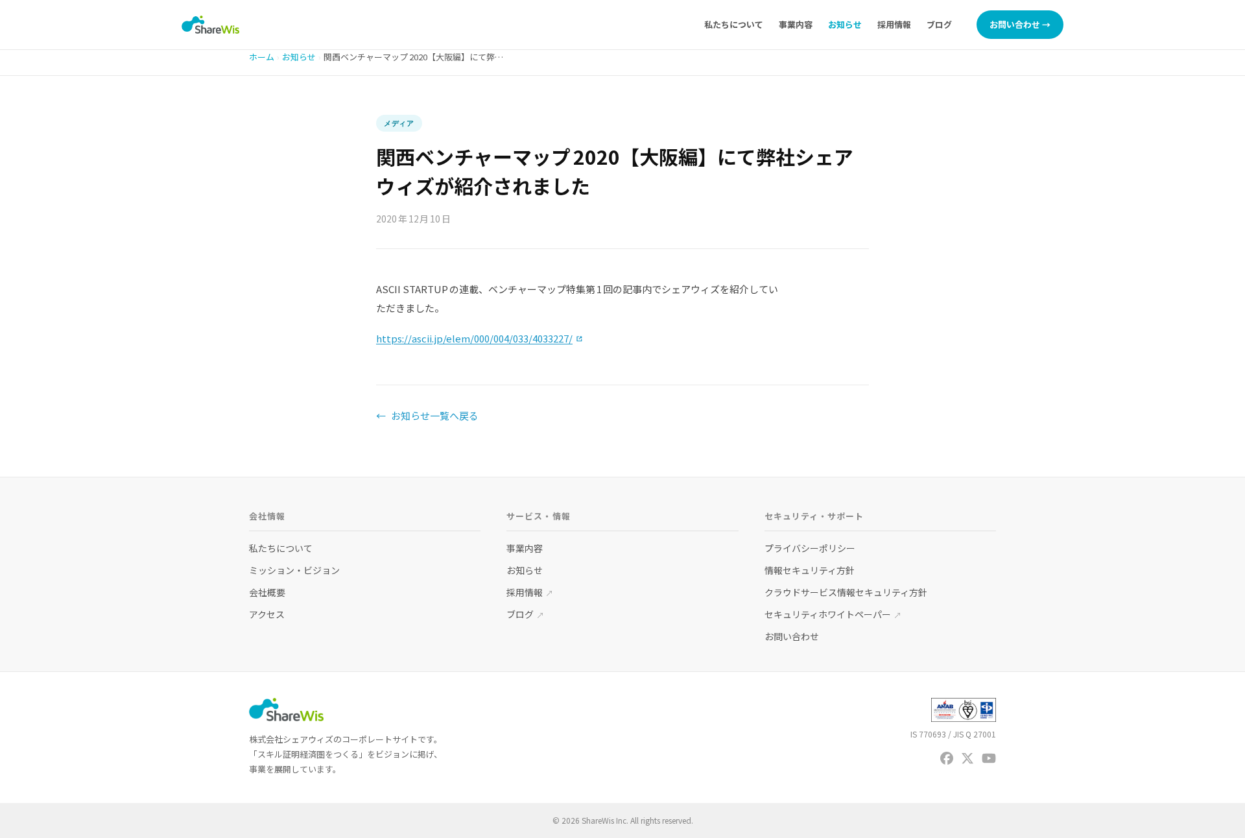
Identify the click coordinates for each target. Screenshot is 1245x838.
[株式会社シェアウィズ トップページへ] (210, 25)
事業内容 (795, 24)
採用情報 (894, 24)
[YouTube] (989, 758)
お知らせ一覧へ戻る (427, 415)
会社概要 (267, 592)
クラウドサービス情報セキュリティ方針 (846, 592)
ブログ (939, 24)
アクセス (267, 614)
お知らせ (845, 24)
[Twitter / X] (967, 758)
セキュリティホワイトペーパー (833, 614)
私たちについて (733, 24)
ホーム (261, 57)
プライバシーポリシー (810, 548)
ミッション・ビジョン (294, 570)
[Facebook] (946, 758)
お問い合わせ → (1020, 24)
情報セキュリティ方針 (810, 570)
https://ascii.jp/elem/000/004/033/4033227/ (480, 338)
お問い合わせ (792, 636)
